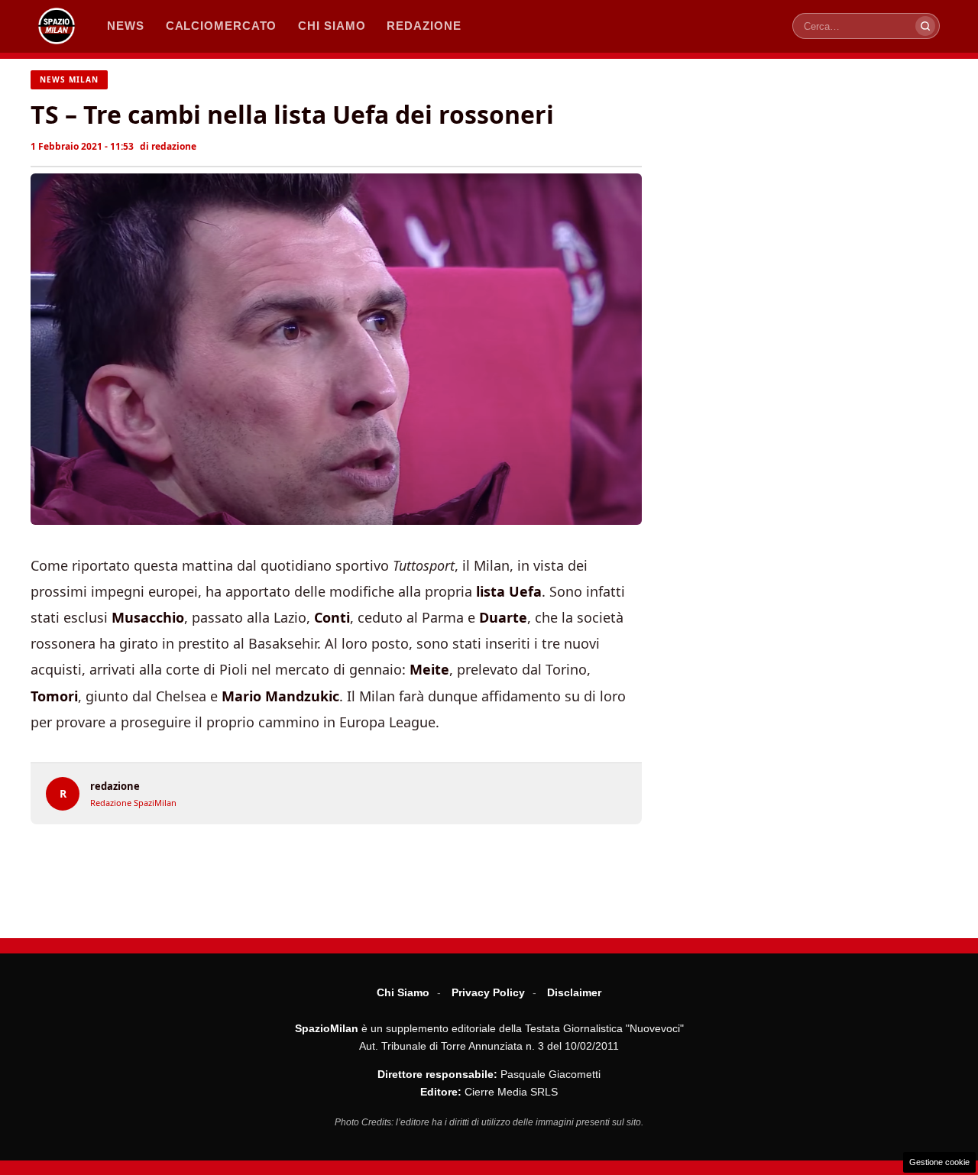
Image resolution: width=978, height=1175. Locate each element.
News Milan (69, 79)
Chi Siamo (403, 992)
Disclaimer (574, 992)
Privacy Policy (488, 992)
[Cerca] (925, 26)
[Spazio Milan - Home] (56, 26)
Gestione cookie (939, 1162)
